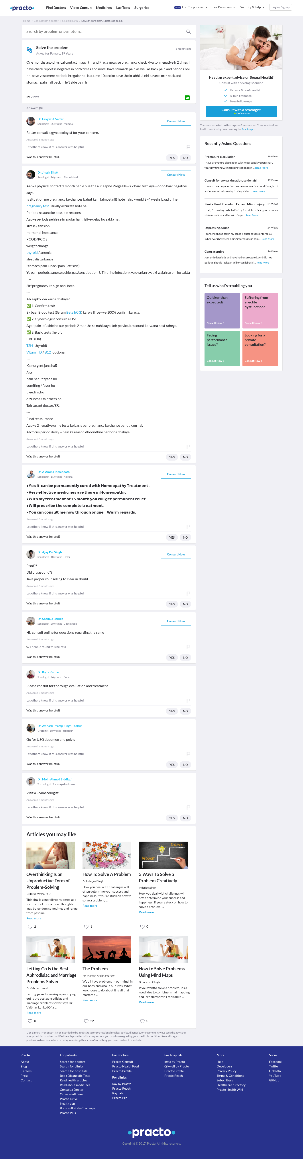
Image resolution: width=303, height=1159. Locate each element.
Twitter (274, 1066)
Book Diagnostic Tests (75, 1075)
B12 (48, 352)
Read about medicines (75, 1085)
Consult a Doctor (72, 1089)
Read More (261, 167)
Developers (224, 1066)
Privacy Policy (226, 1071)
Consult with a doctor (46, 20)
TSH (29, 345)
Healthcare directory (231, 1085)
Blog (24, 1066)
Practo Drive (69, 1099)
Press (24, 1075)
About (25, 1061)
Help (220, 1061)
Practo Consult (122, 1061)
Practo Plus (68, 1113)
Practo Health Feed (125, 1066)
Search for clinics (72, 1066)
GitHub (274, 1080)
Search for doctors (72, 1061)
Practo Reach (121, 1088)
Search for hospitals (73, 1071)
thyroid (32, 252)
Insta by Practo (174, 1061)
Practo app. (248, 129)
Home (26, 20)
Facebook (275, 1061)
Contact (26, 1080)
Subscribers (225, 1080)
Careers (26, 1071)
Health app (67, 1103)
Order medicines (71, 1094)
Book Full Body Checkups (77, 1108)
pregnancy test (37, 206)
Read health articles (73, 1080)
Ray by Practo (121, 1084)
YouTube (275, 1075)
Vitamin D (34, 352)
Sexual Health (70, 20)
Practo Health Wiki (230, 1089)
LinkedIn (275, 1071)
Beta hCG (73, 312)
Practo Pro (119, 1098)
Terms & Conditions (230, 1075)
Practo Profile (122, 1071)
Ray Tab (117, 1093)
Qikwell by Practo (176, 1066)
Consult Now (176, 121)
